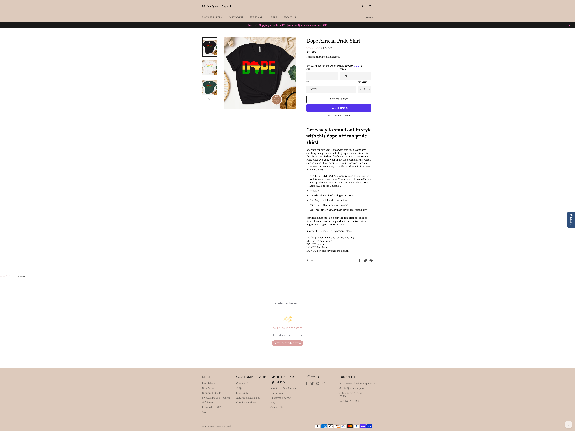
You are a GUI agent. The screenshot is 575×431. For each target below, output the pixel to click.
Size (308, 69)
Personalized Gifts (212, 407)
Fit (307, 82)
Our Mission (277, 392)
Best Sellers (208, 383)
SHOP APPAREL (211, 17)
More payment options (339, 115)
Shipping (311, 56)
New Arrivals (209, 388)
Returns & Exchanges (248, 397)
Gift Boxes (236, 17)
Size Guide (242, 392)
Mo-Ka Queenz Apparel (216, 6)
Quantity (362, 82)
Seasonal (256, 17)
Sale (274, 17)
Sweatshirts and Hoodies (216, 397)
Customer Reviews (280, 397)
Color (343, 69)
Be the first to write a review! (287, 343)
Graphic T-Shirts (211, 392)
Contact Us (242, 383)
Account (369, 17)
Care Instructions (246, 402)
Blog (272, 402)
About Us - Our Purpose (283, 388)
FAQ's (239, 388)
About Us (290, 17)
